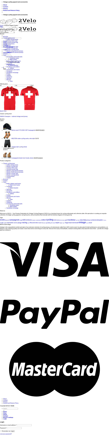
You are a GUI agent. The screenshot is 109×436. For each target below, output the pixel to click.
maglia (1, 222)
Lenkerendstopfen (96, 220)
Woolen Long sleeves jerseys (14, 51)
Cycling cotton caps (11, 41)
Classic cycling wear (9, 38)
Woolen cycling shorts (12, 49)
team (70, 223)
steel (54, 222)
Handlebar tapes (14, 58)
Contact (5, 6)
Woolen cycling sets (12, 48)
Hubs (11, 81)
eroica (58, 220)
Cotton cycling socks (12, 39)
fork (61, 220)
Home (1, 25)
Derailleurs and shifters (12, 66)
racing (24, 223)
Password (3, 428)
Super (60, 222)
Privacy (5, 8)
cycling (49, 219)
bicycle (7, 220)
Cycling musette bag (12, 42)
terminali (75, 223)
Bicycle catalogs (8, 417)
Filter (32, 85)
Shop (4, 42)
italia (81, 220)
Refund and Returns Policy (11, 10)
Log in (12, 431)
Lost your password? (6, 434)
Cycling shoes (10, 43)
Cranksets (9, 64)
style (57, 223)
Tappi (67, 223)
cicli (23, 220)
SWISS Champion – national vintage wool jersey (14, 116)
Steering (8, 78)
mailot (5, 222)
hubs (78, 220)
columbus (38, 220)
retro (36, 223)
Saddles (8, 75)
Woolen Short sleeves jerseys (14, 52)
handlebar (71, 220)
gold (66, 220)
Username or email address (8, 425)
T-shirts (8, 45)
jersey (88, 220)
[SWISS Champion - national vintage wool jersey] (19, 109)
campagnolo (14, 220)
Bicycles (5, 36)
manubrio (10, 223)
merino (16, 222)
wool (90, 223)
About (5, 5)
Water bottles (13, 59)
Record (32, 223)
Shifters (12, 68)
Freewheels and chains (13, 69)
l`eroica (104, 220)
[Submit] (3, 410)
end (54, 220)
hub (76, 220)
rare (28, 222)
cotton (43, 220)
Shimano (43, 222)
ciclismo (29, 220)
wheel (87, 222)
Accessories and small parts (14, 56)
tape (63, 222)
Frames (5, 54)
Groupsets (9, 71)
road (39, 222)
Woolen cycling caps (12, 46)
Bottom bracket (14, 65)
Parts (4, 55)
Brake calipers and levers (13, 61)
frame (63, 220)
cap (21, 220)
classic (34, 220)
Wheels (8, 79)
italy (84, 220)
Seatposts (9, 77)
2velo (2, 220)
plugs (20, 223)
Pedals (8, 74)
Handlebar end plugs (12, 72)
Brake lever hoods (15, 62)
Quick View (3, 111)
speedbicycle (49, 222)
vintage (82, 222)
